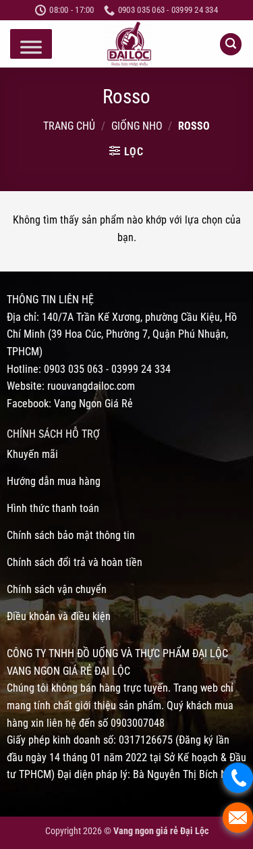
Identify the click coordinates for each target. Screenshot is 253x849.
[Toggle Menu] (31, 47)
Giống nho (137, 126)
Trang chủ (69, 126)
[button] (231, 44)
